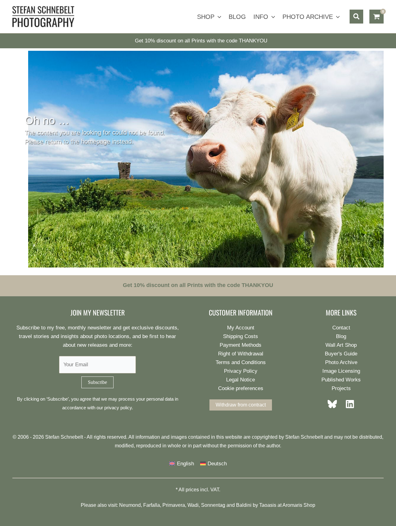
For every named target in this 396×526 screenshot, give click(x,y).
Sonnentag (213, 505)
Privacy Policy (240, 371)
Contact (341, 328)
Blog (341, 336)
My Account (240, 328)
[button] (217, 16)
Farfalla (151, 505)
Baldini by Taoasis (256, 505)
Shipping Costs (240, 336)
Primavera (173, 505)
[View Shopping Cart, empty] (376, 17)
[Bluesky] (334, 404)
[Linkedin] (348, 404)
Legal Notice (240, 380)
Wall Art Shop (341, 345)
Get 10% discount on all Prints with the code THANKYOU (201, 41)
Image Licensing (341, 371)
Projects (341, 388)
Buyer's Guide (341, 354)
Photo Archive (341, 362)
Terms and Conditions (241, 362)
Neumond (130, 505)
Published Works (341, 380)
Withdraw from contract (241, 404)
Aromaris (292, 505)
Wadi (193, 505)
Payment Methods (240, 345)
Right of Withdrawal (240, 354)
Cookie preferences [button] (240, 388)
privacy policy (118, 407)
